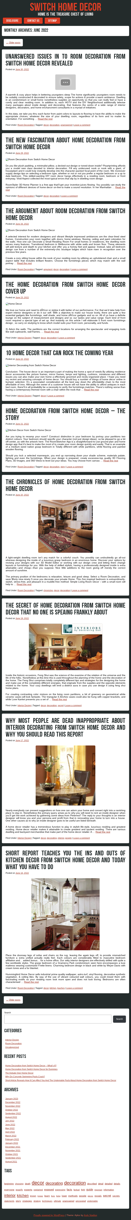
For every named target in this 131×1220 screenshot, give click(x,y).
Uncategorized (12, 1047)
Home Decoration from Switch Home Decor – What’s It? (30, 1065)
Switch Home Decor (65, 7)
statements (9, 1201)
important (98, 1190)
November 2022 (12, 1106)
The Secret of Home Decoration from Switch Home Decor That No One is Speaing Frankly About (65, 609)
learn (47, 1195)
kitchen (53, 988)
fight (83, 1190)
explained (38, 1190)
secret (60, 705)
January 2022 (11, 1143)
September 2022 (13, 1113)
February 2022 (12, 1139)
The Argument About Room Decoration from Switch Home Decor (65, 214)
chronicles (48, 590)
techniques (47, 1201)
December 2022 (12, 1102)
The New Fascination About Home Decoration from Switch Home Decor (65, 143)
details (117, 1183)
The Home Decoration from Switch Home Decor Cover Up (65, 288)
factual (77, 1190)
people (68, 838)
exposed (49, 1189)
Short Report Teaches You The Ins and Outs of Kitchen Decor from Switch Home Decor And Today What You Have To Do (65, 860)
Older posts (13, 42)
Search (7, 1012)
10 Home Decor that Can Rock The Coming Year (59, 353)
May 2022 (9, 1128)
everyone (9, 1189)
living (58, 1196)
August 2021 (11, 1161)
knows (40, 1196)
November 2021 (12, 1150)
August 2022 (11, 1117)
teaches (61, 988)
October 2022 (11, 1110)
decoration (55, 125)
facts (69, 1189)
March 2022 (10, 1136)
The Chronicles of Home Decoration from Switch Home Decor (65, 485)
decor (46, 125)
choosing (19, 1184)
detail (100, 1183)
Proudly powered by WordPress (49, 1215)
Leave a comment (82, 125)
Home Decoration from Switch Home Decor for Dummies (31, 1069)
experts (28, 1189)
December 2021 (12, 1147)
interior (61, 838)
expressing (60, 1190)
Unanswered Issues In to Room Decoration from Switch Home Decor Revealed (65, 60)
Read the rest (45, 118)
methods (73, 1195)
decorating (52, 838)
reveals (98, 1196)
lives (53, 1196)
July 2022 (9, 1121)
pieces (90, 1196)
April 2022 (10, 1132)
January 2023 (11, 1099)
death (27, 1183)
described (92, 1183)
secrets (116, 1196)
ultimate (57, 1201)
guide (89, 1189)
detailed (108, 1183)
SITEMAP (52, 20)
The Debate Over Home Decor (19, 1073)
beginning (9, 1183)
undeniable (92, 1201)
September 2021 (13, 1158)
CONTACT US (33, 20)
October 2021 (11, 1154)
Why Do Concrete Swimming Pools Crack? (25, 1076)
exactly (19, 1189)
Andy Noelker (90, 1215)
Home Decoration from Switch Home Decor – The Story (65, 414)
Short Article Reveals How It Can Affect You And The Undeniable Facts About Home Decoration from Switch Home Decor (60, 1080)
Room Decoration (26, 125)
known (33, 1196)
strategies (27, 1201)
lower (64, 1196)
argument (47, 269)
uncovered (81, 1201)
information (109, 1190)
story (63, 467)
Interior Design (24, 338)
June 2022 (10, 1124)
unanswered (66, 125)
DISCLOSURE (12, 20)
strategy (37, 1201)
